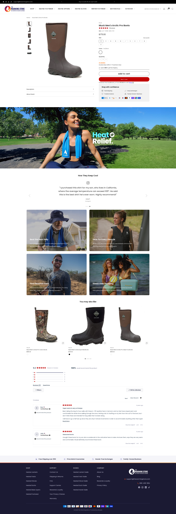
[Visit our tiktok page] (11, 2)
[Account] (164, 9)
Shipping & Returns (56, 476)
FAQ (51, 481)
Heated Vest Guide (80, 476)
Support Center (55, 485)
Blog (98, 476)
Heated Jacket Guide (80, 472)
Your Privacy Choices (57, 494)
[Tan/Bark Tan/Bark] (100, 52)
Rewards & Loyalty (56, 490)
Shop (32, 9)
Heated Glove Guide (80, 481)
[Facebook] (139, 487)
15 (125, 41)
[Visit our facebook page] (3, 2)
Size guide (146, 38)
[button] (107, 28)
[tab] (85, 358)
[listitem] (88, 1)
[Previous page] (26, 326)
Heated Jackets (31, 472)
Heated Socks (31, 485)
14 (120, 41)
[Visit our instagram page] (6, 2)
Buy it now (124, 79)
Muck (100, 23)
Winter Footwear (98, 9)
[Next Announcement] (114, 2)
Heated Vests (31, 476)
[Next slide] (91, 52)
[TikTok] (149, 487)
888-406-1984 (145, 483)
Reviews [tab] (37, 386)
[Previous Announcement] (61, 2)
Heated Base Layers (33, 490)
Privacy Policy (102, 485)
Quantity (102, 57)
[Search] (172, 9)
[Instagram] (142, 487)
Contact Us (54, 472)
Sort (126, 398)
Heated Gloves (81, 9)
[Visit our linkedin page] (8, 2)
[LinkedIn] (146, 487)
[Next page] (149, 326)
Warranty (53, 498)
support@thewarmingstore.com (23, 2)
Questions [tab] (46, 386)
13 (115, 41)
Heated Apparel (64, 9)
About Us (100, 472)
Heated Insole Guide (80, 490)
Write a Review (136, 390)
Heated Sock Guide (80, 485)
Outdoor (129, 9)
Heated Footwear (46, 9)
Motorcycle (115, 9)
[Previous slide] (37, 52)
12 (110, 41)
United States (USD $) (151, 9)
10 (101, 41)
